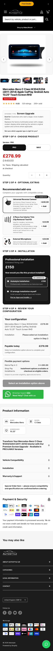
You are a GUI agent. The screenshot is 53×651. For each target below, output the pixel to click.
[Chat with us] (46, 644)
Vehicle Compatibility (13, 460)
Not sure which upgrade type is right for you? (21, 131)
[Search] (46, 19)
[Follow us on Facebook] (5, 613)
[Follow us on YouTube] (15, 613)
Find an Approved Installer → (21, 297)
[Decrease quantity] (32, 175)
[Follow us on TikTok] (20, 613)
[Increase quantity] (47, 175)
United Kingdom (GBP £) (12, 600)
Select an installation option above (26, 383)
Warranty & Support (12, 476)
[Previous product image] (3, 59)
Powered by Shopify (10, 646)
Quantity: (6, 175)
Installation (8, 468)
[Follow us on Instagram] (10, 613)
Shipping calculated (20, 165)
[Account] (41, 12)
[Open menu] (5, 12)
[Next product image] (49, 59)
